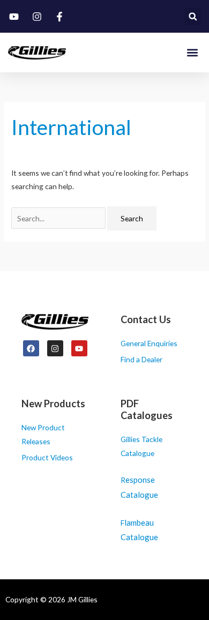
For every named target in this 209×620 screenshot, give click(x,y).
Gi (124, 439)
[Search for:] (59, 218)
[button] (192, 16)
